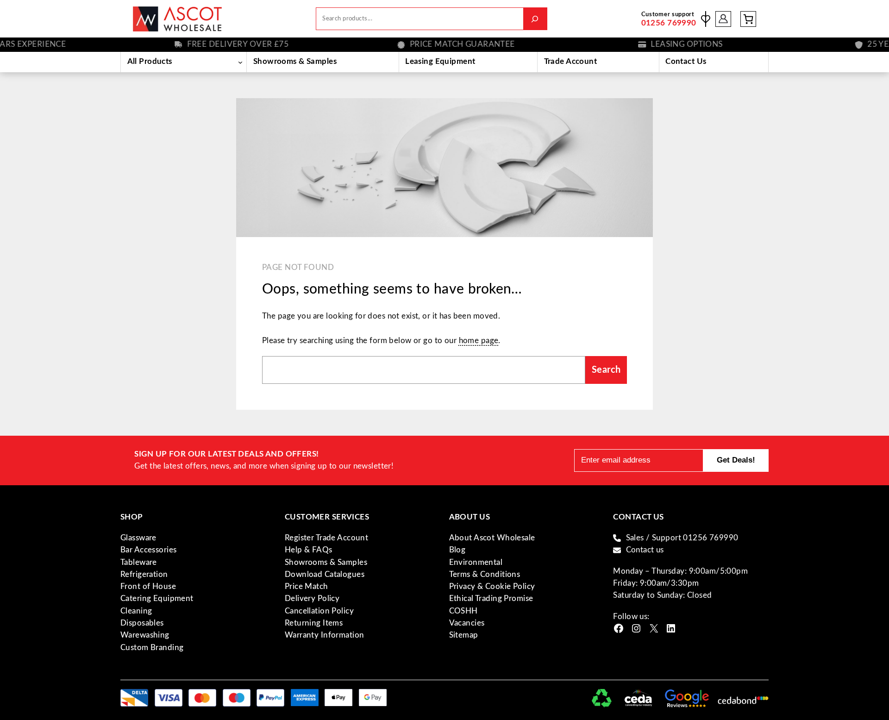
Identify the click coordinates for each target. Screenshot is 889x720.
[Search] (535, 19)
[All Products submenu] (240, 62)
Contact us (645, 550)
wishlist (705, 19)
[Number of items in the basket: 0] (748, 19)
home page (479, 340)
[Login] (723, 19)
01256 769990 (668, 23)
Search (606, 370)
